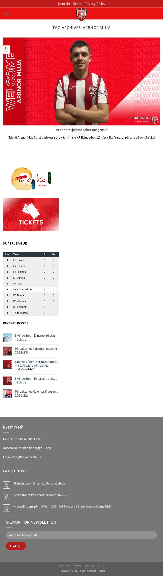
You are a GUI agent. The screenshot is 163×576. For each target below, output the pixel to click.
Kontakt (64, 4)
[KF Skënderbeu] (81, 14)
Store (77, 4)
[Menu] (6, 13)
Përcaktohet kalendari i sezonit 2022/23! (36, 350)
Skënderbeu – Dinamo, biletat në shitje (35, 337)
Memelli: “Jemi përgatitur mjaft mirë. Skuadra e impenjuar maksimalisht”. (36, 365)
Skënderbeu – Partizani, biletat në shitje (36, 380)
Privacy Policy (94, 4)
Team (16, 254)
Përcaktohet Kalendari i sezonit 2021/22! (36, 393)
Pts (53, 254)
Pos (7, 254)
